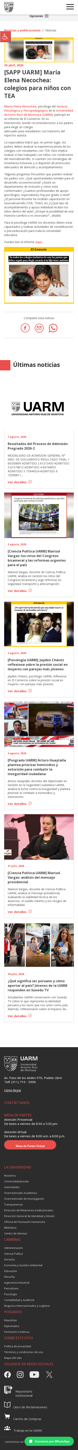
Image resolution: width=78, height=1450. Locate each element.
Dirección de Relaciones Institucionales (28, 1210)
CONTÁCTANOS (16, 1102)
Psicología (10, 1294)
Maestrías (10, 1320)
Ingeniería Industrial (16, 1282)
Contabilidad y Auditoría (19, 1300)
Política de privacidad (17, 1346)
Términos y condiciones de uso (23, 1352)
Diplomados (11, 1326)
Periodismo (11, 1288)
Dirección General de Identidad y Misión (29, 1216)
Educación (10, 1271)
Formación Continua (16, 1332)
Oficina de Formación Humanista (24, 1222)
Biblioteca (10, 1227)
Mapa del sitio (13, 1358)
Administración (13, 1248)
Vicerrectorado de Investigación (24, 1199)
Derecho (9, 1259)
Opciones (37, 16)
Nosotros (10, 1175)
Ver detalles (17, 482)
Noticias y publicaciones (22, 30)
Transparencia (13, 1204)
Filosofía (9, 1277)
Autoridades (12, 1187)
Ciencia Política (13, 1253)
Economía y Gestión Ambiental (23, 1265)
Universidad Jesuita (16, 1181)
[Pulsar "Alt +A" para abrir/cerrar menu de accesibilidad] (5, 36)
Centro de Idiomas (15, 1233)
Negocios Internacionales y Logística (27, 1306)
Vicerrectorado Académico (20, 1193)
